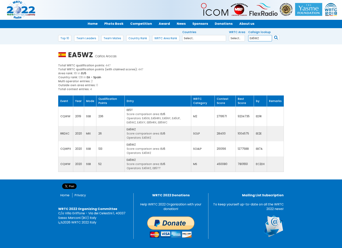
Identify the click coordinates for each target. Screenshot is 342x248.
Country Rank (137, 38)
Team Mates (112, 38)
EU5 (83, 73)
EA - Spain (94, 77)
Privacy (80, 195)
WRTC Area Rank (165, 38)
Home (64, 195)
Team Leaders (86, 38)
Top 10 (64, 38)
